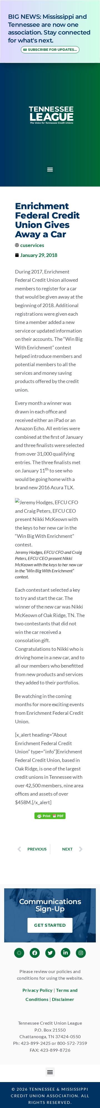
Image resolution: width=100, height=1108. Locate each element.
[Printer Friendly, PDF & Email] (50, 815)
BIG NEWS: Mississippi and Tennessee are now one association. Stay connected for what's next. (49, 28)
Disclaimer (63, 999)
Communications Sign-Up (50, 905)
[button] (50, 169)
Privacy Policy (37, 990)
